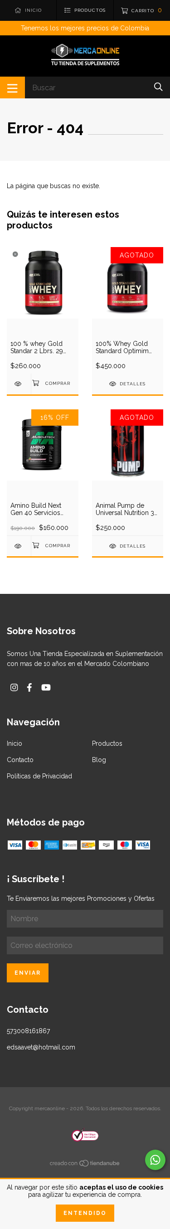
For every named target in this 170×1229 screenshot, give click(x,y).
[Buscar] (158, 87)
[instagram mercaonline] (14, 687)
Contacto (20, 759)
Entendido (85, 1213)
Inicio (14, 743)
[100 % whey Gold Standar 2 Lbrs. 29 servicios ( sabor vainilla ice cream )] (19, 384)
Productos (107, 743)
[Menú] (12, 87)
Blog (99, 759)
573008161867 (28, 1031)
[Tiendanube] (85, 1165)
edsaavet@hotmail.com (41, 1047)
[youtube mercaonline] (46, 687)
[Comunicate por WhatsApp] (155, 1160)
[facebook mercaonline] (29, 687)
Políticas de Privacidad (39, 776)
